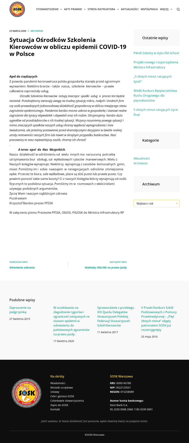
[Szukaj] (178, 9)
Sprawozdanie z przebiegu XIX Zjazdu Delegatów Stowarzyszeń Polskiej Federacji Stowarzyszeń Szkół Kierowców (115, 316)
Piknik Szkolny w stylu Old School (156, 53)
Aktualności (129, 9)
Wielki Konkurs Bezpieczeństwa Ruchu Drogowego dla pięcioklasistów (155, 95)
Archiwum (36, 31)
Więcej (164, 9)
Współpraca (149, 9)
